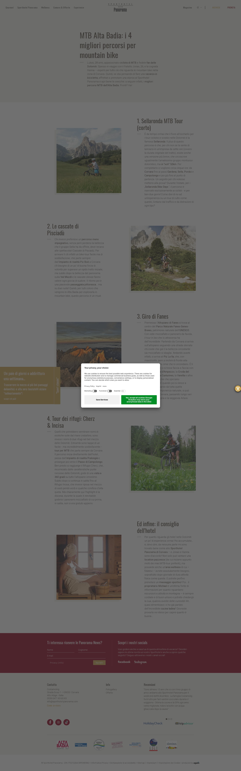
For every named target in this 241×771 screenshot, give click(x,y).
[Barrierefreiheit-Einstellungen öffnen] (238, 389)
